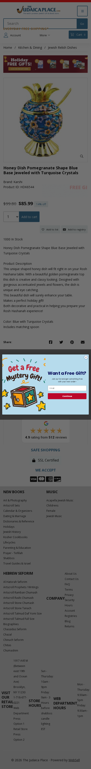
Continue (67, 396)
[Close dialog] (86, 357)
